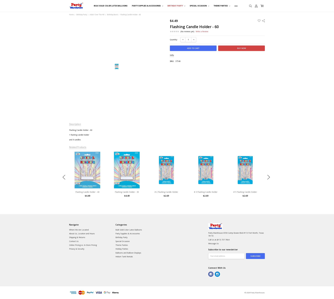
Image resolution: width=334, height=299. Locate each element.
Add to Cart (87, 177)
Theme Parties (221, 5)
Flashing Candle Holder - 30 (127, 192)
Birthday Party (175, 5)
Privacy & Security (76, 249)
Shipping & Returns (77, 237)
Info (172, 55)
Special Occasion (198, 5)
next (268, 177)
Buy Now (87, 183)
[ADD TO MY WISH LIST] (101, 160)
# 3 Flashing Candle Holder (205, 192)
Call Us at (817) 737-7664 (218, 239)
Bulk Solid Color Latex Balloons (110, 5)
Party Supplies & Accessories (146, 5)
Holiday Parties (121, 249)
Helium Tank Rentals (124, 256)
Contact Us (74, 241)
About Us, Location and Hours (82, 233)
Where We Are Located (79, 230)
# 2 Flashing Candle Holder (166, 192)
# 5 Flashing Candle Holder (245, 192)
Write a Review (202, 31)
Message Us (213, 243)
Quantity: (173, 39)
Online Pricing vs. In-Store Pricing (83, 245)
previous (64, 177)
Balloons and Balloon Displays (128, 253)
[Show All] (236, 6)
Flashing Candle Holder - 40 (87, 192)
